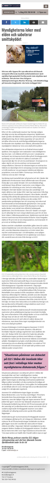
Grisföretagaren (11, 6)
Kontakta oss (8, 12)
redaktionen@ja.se (12, 450)
